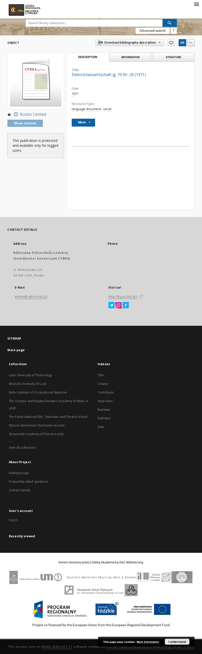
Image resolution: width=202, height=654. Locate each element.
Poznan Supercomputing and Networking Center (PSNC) (150, 647)
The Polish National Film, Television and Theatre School (48, 417)
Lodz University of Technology (30, 375)
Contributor (106, 392)
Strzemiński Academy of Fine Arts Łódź (36, 434)
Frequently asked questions (28, 481)
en (182, 42)
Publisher (104, 418)
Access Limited (33, 114)
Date (101, 427)
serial (107, 109)
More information (148, 642)
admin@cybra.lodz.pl (31, 296)
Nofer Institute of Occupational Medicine (38, 392)
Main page (16, 350)
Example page (19, 473)
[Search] (170, 23)
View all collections (22, 447)
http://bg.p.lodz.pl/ (122, 296)
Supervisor (105, 401)
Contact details (19, 490)
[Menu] (196, 4)
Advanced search (152, 31)
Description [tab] (87, 57)
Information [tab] (130, 57)
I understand (177, 641)
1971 (75, 94)
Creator (103, 384)
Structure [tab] (173, 57)
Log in (13, 520)
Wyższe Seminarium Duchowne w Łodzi (37, 425)
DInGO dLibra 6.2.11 (56, 647)
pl (191, 42)
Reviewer (104, 410)
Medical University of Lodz (28, 384)
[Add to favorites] (171, 42)
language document (86, 109)
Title (101, 375)
